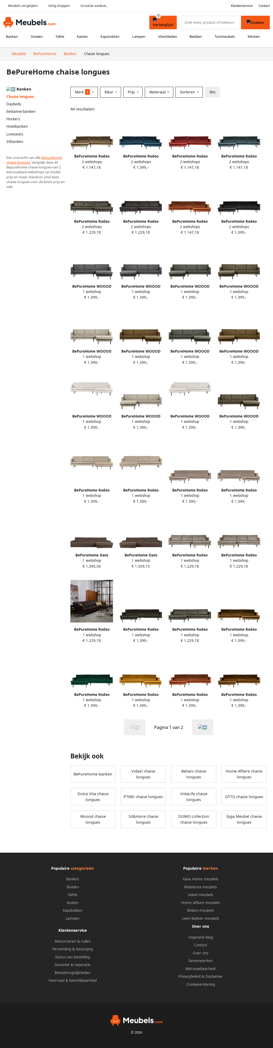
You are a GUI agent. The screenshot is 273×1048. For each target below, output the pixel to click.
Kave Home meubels (200, 879)
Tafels (59, 36)
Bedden (196, 36)
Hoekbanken (17, 126)
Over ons (200, 953)
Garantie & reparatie (72, 964)
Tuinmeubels (225, 36)
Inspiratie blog (200, 937)
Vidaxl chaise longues (143, 774)
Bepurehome (51, 157)
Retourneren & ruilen (73, 941)
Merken (254, 36)
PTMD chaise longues (143, 796)
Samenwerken (200, 960)
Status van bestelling (72, 957)
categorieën (82, 868)
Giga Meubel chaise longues (244, 819)
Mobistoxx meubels (200, 887)
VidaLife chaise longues (193, 796)
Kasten (82, 36)
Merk (82, 92)
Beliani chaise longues (193, 774)
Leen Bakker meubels (200, 918)
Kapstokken (110, 36)
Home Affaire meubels (200, 902)
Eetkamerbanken (20, 111)
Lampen (138, 36)
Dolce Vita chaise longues (93, 796)
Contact (264, 6)
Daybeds (13, 104)
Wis (212, 92)
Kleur (109, 92)
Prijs (132, 92)
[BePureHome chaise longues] (202, 727)
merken (210, 868)
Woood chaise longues (93, 819)
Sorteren (188, 92)
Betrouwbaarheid (200, 968)
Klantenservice (242, 6)
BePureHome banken (93, 774)
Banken (12, 36)
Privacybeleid (189, 976)
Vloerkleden (167, 36)
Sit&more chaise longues (143, 819)
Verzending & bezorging (72, 949)
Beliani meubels (200, 910)
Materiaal (158, 92)
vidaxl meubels (200, 894)
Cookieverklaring (200, 984)
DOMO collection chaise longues (193, 819)
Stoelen (37, 36)
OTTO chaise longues (244, 796)
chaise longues (18, 162)
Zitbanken (14, 141)
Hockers (13, 119)
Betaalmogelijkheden (72, 972)
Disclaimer (214, 976)
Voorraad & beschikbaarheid (73, 980)
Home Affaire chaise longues (244, 774)
